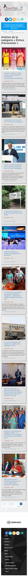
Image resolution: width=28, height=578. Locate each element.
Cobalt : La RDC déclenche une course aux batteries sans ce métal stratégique (13, 166)
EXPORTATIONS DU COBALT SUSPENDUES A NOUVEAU (12, 253)
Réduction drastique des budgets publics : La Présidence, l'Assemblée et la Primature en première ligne (13, 434)
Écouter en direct (8, 547)
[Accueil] (13, 7)
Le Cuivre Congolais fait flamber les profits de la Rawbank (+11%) (12, 344)
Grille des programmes (10, 565)
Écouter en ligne (9, 556)
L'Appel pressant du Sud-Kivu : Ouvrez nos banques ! (13, 121)
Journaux (6, 544)
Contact (7, 571)
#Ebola (6, 550)
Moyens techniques (9, 562)
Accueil (6, 535)
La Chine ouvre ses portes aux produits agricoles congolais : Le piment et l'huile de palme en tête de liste (13, 295)
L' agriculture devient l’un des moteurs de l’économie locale (13, 213)
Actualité (6, 538)
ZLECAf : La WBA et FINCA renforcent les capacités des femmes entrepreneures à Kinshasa (13, 75)
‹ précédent (11, 504)
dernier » (4, 509)
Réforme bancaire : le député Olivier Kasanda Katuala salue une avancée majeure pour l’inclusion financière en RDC (13, 392)
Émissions (4, 31)
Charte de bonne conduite (11, 568)
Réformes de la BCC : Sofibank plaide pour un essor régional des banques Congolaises (12, 482)
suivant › (19, 506)
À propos (7, 559)
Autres (6, 553)
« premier (4, 504)
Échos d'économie (8, 89)
